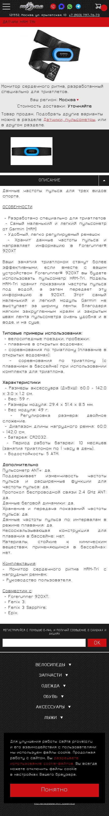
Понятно (54, 790)
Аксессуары (50, 707)
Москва (67, 100)
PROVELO (31, 6)
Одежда (50, 686)
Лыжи (50, 718)
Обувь (50, 697)
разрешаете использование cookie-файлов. (44, 761)
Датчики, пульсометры (69, 120)
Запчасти (50, 675)
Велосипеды (50, 665)
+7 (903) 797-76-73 (84, 15)
